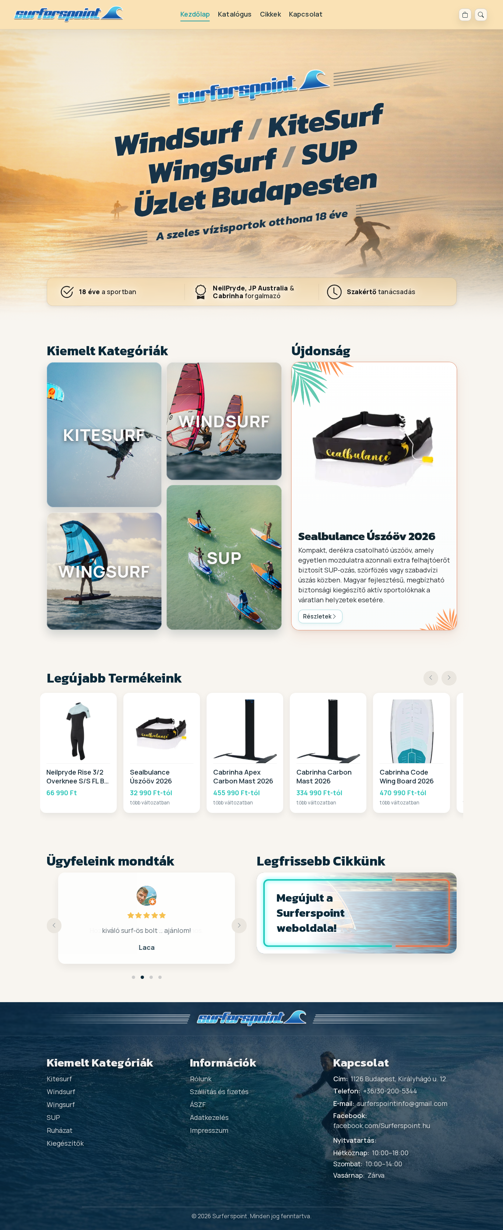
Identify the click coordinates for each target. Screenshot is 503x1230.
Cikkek (270, 14)
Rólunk (200, 1078)
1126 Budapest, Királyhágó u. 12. (399, 1078)
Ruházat (60, 1130)
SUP (53, 1117)
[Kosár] (465, 14)
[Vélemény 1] (133, 977)
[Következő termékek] (449, 678)
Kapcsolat (306, 14)
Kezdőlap (195, 14)
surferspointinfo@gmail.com (402, 1103)
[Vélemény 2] (142, 977)
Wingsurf (61, 1104)
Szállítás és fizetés (219, 1091)
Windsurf (61, 1091)
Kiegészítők (65, 1143)
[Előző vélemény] (54, 925)
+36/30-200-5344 (390, 1090)
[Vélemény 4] (160, 977)
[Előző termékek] (431, 678)
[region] (251, 753)
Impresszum (209, 1130)
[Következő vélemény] (239, 925)
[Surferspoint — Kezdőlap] (69, 14)
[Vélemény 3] (151, 977)
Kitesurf (59, 1078)
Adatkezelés (209, 1117)
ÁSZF (198, 1104)
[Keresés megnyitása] (481, 14)
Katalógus (235, 14)
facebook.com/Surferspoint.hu (381, 1125)
